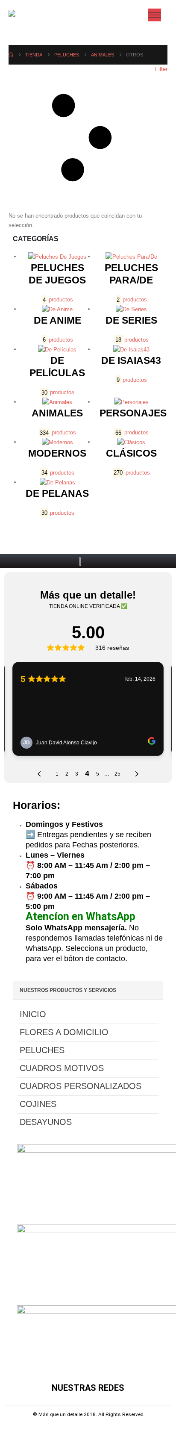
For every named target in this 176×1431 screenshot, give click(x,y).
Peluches (42, 1050)
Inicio (33, 1014)
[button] (88, 138)
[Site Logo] (27, 15)
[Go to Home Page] (11, 54)
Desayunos (46, 1122)
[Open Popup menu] (154, 15)
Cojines (38, 1104)
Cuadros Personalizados (80, 1086)
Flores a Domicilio (64, 1032)
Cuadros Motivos (62, 1068)
